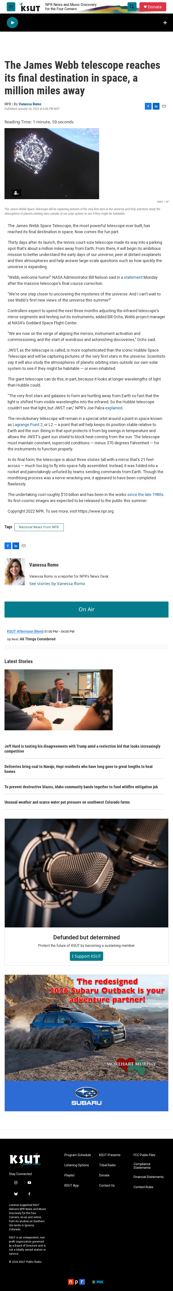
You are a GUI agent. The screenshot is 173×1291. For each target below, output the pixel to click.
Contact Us (107, 1185)
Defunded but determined (86, 937)
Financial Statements (149, 1177)
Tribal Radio (107, 1165)
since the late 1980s (145, 494)
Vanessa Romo (30, 104)
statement (133, 277)
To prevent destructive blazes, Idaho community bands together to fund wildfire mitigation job (81, 786)
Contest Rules (143, 1187)
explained (113, 408)
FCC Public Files (144, 1155)
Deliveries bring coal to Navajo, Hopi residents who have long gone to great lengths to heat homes (79, 769)
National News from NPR (39, 527)
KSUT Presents (110, 1155)
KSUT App (71, 1185)
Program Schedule (77, 1155)
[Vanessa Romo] (15, 571)
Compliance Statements (142, 1165)
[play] (12, 22)
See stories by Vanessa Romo (57, 583)
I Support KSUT (86, 956)
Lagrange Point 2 (28, 424)
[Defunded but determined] (86, 873)
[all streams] (166, 23)
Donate (155, 7)
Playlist (69, 1175)
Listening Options (76, 1165)
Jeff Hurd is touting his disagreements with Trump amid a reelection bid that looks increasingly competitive (82, 749)
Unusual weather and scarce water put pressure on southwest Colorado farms (67, 802)
